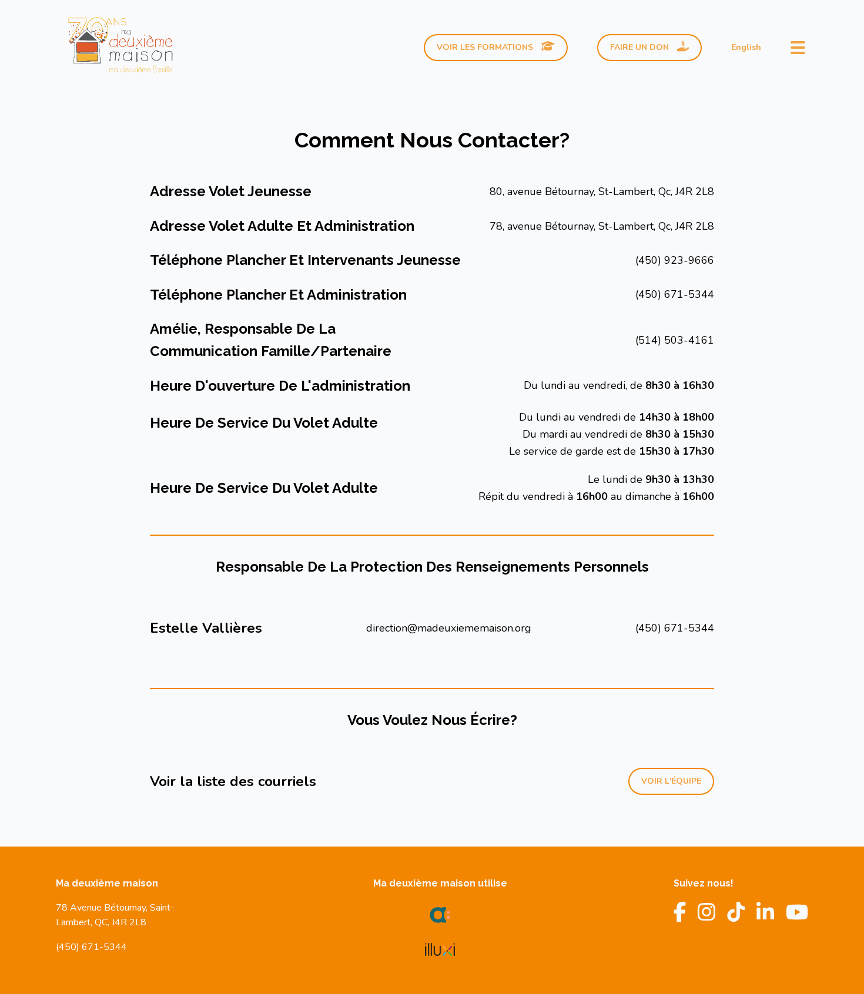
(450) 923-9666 (674, 260)
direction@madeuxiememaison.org (448, 628)
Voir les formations (486, 47)
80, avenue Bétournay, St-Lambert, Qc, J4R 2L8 (602, 191)
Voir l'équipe (671, 781)
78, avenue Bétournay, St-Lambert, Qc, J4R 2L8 (602, 226)
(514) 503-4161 (674, 340)
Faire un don (640, 47)
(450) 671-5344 (674, 294)
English (746, 47)
